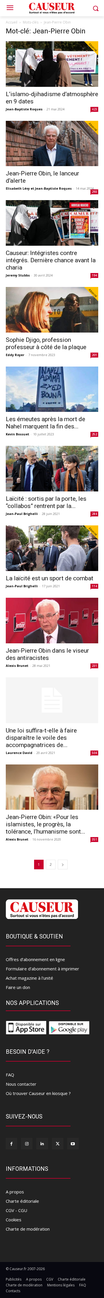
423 (94, 109)
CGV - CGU (16, 1210)
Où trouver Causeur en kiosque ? (38, 1093)
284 (94, 514)
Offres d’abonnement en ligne (35, 959)
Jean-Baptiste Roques (24, 109)
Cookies (13, 1219)
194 (94, 275)
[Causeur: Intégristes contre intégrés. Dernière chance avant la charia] (52, 223)
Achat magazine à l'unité (29, 978)
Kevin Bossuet (17, 434)
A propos (15, 1192)
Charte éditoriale (22, 1201)
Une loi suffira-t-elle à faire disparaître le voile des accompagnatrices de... (41, 737)
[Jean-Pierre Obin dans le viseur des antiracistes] (52, 620)
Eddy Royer (15, 355)
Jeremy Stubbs (18, 275)
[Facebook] (11, 1143)
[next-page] (63, 864)
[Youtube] (73, 1143)
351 (94, 839)
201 (94, 355)
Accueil (11, 22)
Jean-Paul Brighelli (22, 513)
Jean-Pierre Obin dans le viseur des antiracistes (47, 654)
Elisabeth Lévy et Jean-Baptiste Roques (39, 188)
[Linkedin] (42, 1143)
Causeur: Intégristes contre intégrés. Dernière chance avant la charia (51, 260)
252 (94, 434)
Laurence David (19, 753)
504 (94, 753)
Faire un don (18, 987)
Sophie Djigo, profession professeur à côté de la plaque (46, 343)
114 (94, 586)
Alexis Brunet (17, 665)
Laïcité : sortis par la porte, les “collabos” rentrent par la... (46, 502)
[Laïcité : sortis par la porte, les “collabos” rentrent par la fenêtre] (52, 468)
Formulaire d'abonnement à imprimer (42, 969)
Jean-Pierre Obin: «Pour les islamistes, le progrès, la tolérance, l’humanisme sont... (45, 824)
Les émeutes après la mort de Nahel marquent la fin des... (45, 423)
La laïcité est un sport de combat (49, 578)
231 (94, 666)
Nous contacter (21, 1084)
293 (94, 192)
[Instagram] (26, 1143)
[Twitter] (57, 1143)
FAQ (10, 1075)
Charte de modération (28, 1229)
